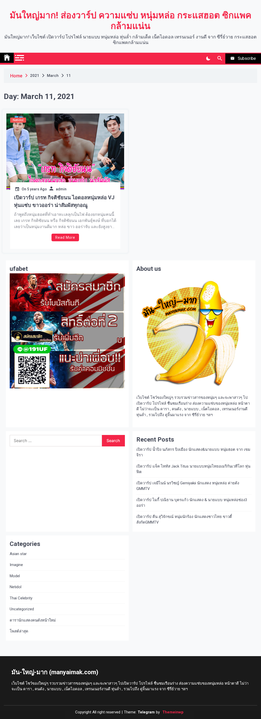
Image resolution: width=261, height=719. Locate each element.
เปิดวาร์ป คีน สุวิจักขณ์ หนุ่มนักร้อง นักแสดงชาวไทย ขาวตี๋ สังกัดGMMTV (184, 519)
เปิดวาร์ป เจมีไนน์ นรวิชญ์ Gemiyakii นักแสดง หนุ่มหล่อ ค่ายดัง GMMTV (187, 486)
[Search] (219, 58)
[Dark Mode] (208, 58)
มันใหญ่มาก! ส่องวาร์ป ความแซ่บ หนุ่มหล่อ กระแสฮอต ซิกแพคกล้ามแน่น (130, 20)
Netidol (18, 120)
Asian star (18, 554)
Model (15, 576)
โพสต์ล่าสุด (19, 631)
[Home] (7, 58)
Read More (65, 237)
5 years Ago (37, 189)
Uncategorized (22, 609)
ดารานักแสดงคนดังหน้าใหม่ (33, 620)
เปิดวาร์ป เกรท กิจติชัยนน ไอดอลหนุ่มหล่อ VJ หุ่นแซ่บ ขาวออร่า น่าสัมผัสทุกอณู (64, 201)
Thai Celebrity (21, 598)
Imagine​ (16, 564)
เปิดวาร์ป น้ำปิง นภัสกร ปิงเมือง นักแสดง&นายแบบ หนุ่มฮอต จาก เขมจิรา (193, 452)
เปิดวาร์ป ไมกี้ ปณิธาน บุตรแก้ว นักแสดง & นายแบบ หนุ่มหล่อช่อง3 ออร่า (191, 503)
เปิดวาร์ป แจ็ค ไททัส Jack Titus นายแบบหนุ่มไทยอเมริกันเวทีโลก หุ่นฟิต (193, 469)
